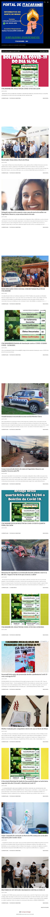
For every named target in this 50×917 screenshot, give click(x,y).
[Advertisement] (25, 112)
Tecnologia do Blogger (26, 911)
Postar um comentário (15, 98)
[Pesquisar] (45, 2)
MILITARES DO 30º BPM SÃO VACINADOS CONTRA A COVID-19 (23, 890)
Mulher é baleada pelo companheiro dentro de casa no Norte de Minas (24, 729)
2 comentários (13, 587)
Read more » (46, 98)
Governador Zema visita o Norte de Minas (15, 160)
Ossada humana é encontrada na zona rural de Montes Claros (21, 416)
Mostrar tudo (44, 51)
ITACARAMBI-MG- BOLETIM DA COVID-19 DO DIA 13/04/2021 (22, 627)
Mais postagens (45, 907)
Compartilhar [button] (4, 98)
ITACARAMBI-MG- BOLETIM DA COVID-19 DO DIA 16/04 (20, 88)
